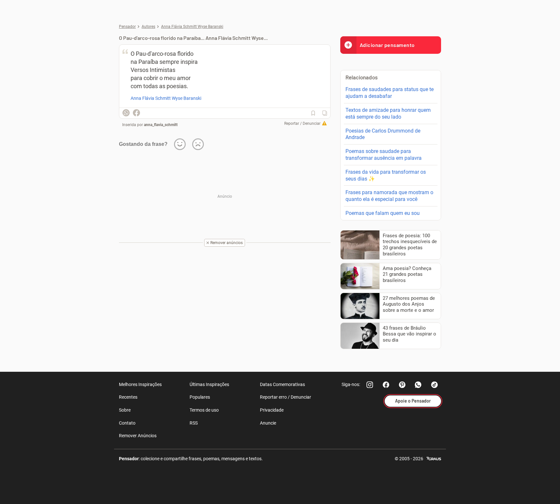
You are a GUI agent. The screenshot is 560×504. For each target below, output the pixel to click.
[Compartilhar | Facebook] (136, 112)
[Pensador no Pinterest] (402, 384)
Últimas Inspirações (209, 384)
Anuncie (268, 423)
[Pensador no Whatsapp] (418, 384)
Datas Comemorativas (282, 384)
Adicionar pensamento (387, 45)
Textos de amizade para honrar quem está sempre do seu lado (388, 113)
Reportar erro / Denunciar (285, 397)
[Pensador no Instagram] (369, 384)
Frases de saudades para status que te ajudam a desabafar (389, 92)
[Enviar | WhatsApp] (126, 112)
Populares (200, 397)
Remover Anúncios (138, 435)
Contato (127, 423)
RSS (194, 423)
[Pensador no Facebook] (385, 384)
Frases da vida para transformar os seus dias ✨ (385, 175)
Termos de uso (204, 410)
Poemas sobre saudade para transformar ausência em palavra (383, 154)
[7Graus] (433, 458)
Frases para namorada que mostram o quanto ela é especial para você (389, 195)
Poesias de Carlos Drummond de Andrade (382, 134)
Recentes (128, 397)
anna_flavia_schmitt (161, 125)
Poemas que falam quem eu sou (382, 213)
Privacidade (272, 410)
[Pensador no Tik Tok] (434, 384)
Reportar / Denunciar (302, 123)
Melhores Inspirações (140, 384)
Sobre (125, 410)
